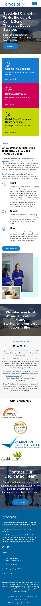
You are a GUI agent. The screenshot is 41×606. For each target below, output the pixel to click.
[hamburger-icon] (34, 3)
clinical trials (31, 158)
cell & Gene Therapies (16, 161)
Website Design (13, 603)
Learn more (9, 79)
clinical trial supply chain (26, 371)
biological (31, 172)
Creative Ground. (27, 603)
